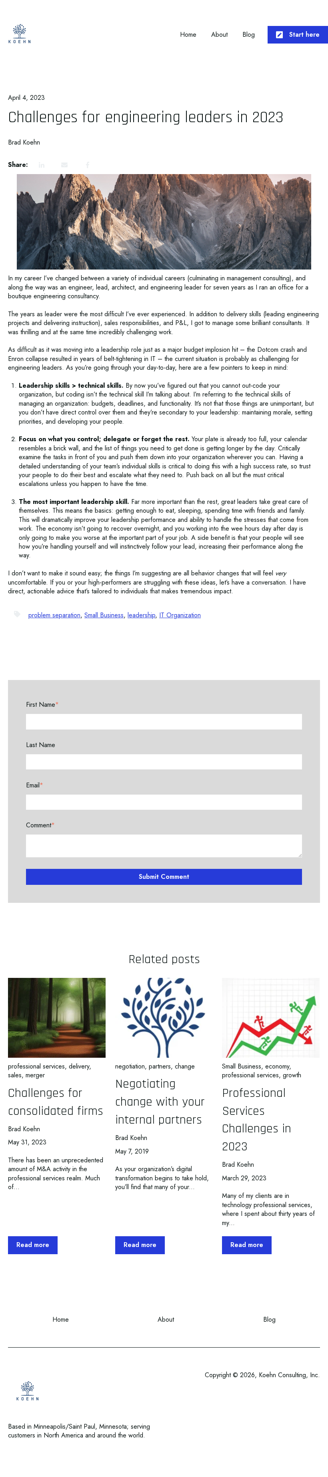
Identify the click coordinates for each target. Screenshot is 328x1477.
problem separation (54, 615)
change (185, 1066)
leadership (141, 615)
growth (292, 1075)
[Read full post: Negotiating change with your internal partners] (164, 1018)
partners (160, 1066)
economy (277, 1066)
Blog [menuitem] (269, 1319)
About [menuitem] (166, 1319)
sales (15, 1075)
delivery (79, 1066)
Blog (248, 34)
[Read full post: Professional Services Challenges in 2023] (271, 1018)
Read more (32, 1244)
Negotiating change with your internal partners (160, 1102)
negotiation (130, 1066)
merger (35, 1075)
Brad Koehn (24, 142)
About (219, 34)
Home (188, 34)
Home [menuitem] (60, 1319)
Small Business (104, 615)
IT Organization (180, 615)
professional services (36, 1066)
